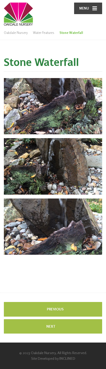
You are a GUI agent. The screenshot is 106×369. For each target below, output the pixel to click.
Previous (55, 309)
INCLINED (67, 358)
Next (51, 326)
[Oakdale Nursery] (28, 13)
